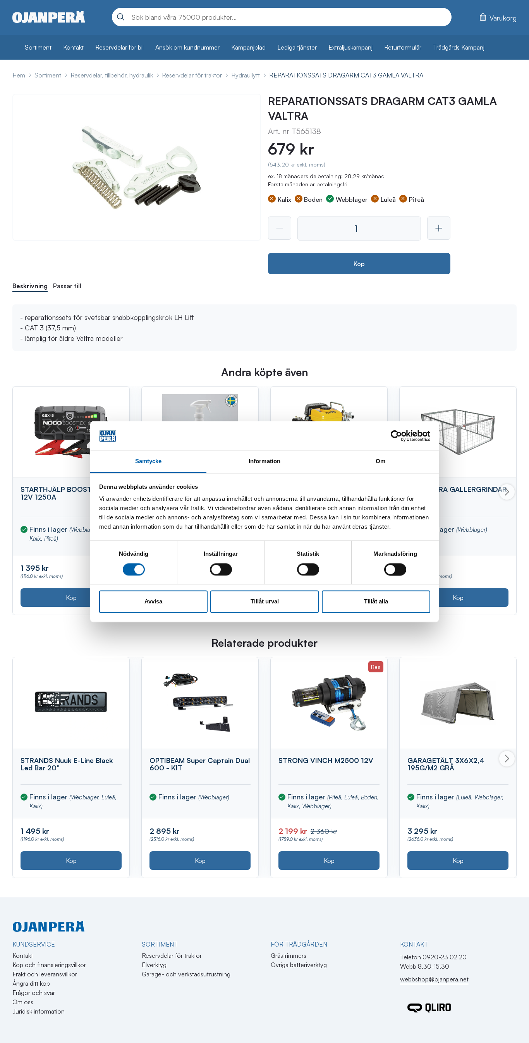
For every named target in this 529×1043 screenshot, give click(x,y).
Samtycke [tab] (148, 461)
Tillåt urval (265, 601)
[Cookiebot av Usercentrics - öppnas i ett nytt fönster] (396, 436)
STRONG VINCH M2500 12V (325, 760)
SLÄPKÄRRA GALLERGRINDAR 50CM (457, 493)
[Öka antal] (438, 228)
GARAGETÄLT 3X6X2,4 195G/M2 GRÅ (445, 764)
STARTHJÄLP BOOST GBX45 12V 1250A (69, 493)
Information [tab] (264, 461)
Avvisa (153, 601)
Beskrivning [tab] (30, 286)
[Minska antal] (279, 228)
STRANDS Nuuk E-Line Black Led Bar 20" (67, 764)
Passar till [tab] (67, 286)
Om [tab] (380, 461)
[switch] (221, 569)
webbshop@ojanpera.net (434, 979)
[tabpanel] (264, 327)
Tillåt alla (376, 601)
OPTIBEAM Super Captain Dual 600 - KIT (199, 764)
